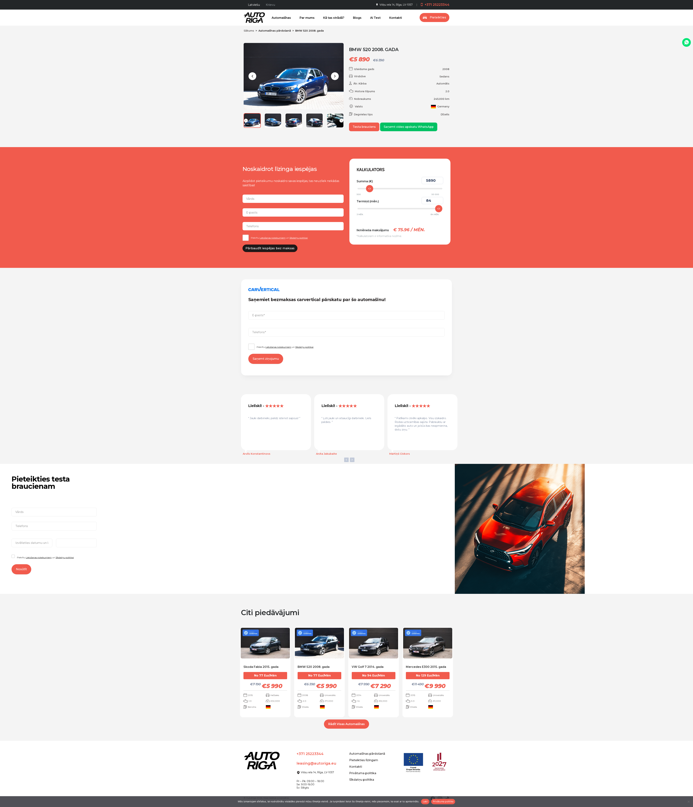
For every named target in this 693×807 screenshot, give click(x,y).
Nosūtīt (21, 569)
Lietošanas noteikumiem (273, 237)
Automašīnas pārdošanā (367, 753)
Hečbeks (274, 695)
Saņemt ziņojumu (266, 358)
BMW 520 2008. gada (314, 667)
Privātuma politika (362, 773)
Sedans (444, 76)
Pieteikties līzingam (363, 760)
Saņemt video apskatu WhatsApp (409, 127)
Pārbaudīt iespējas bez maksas (270, 248)
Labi (425, 801)
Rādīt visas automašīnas (346, 724)
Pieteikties (438, 17)
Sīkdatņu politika (361, 779)
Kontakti (395, 17)
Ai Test (375, 17)
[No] (688, 801)
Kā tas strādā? (333, 17)
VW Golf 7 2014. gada (367, 667)
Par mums (307, 17)
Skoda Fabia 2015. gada (260, 667)
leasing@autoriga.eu (316, 763)
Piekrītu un (279, 237)
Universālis (329, 695)
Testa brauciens (364, 127)
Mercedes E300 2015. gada (426, 667)
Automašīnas (281, 17)
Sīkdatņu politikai (298, 237)
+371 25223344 (436, 5)
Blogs (357, 17)
